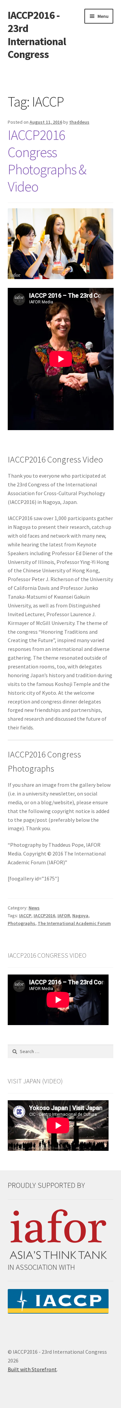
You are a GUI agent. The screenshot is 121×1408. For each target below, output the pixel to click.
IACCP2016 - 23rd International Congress (37, 34)
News (34, 908)
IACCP (25, 915)
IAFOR (63, 915)
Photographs (21, 923)
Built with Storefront (32, 1369)
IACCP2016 (44, 915)
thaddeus (79, 122)
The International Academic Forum (74, 923)
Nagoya (80, 915)
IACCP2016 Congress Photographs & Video (47, 160)
